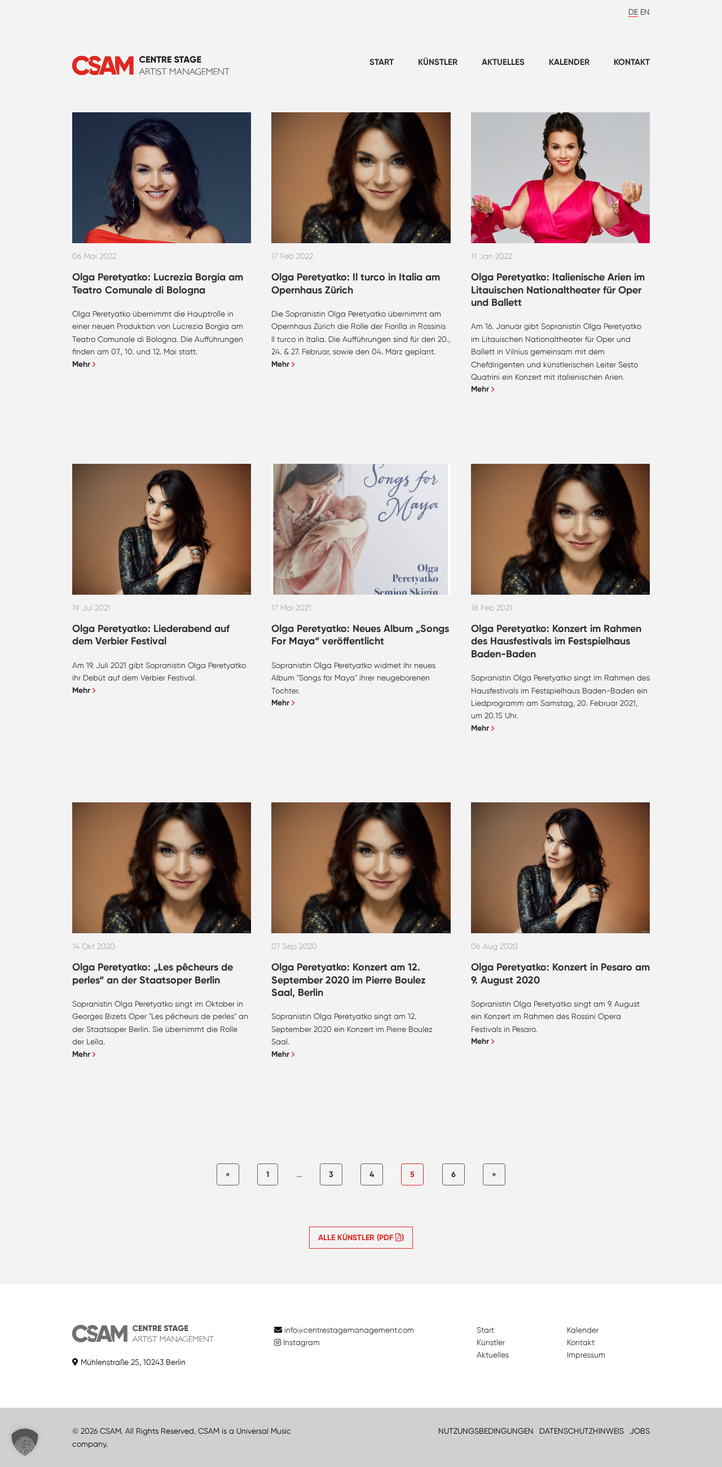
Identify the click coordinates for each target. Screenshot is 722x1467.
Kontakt (632, 62)
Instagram (300, 1342)
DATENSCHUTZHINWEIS (581, 1430)
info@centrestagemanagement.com (349, 1329)
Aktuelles (503, 62)
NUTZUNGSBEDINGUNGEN (486, 1430)
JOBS (639, 1430)
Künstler (437, 62)
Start (381, 62)
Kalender (569, 62)
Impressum (586, 1354)
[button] (25, 1442)
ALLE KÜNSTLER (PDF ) (361, 1237)
